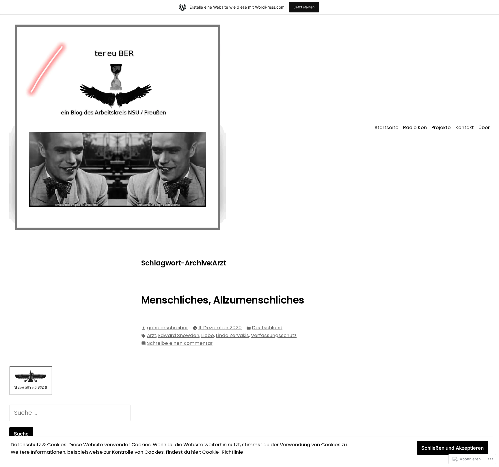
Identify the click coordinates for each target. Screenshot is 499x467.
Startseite (387, 127)
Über (484, 127)
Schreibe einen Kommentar (180, 343)
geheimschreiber (167, 327)
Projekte (441, 127)
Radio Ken (415, 127)
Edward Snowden (178, 335)
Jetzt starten (304, 7)
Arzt (151, 335)
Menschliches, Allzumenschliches (222, 300)
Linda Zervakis (232, 335)
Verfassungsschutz (274, 335)
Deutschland (267, 327)
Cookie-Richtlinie (222, 452)
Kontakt (464, 127)
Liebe (207, 335)
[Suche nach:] (70, 413)
